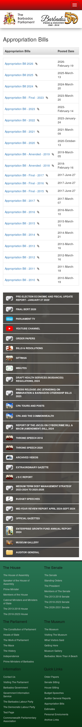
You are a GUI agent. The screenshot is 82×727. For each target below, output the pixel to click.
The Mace (8, 645)
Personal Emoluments (56, 714)
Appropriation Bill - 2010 (20, 280)
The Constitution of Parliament (19, 629)
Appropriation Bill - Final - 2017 (24, 175)
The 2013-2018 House (15, 608)
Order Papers (51, 676)
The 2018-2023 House (15, 614)
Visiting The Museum (55, 634)
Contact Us (9, 676)
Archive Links (51, 719)
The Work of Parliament (16, 640)
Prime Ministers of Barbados (18, 661)
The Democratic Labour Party (19, 707)
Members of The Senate (57, 591)
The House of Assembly (16, 575)
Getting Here (51, 645)
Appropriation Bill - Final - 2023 (24, 97)
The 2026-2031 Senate (56, 607)
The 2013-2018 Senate (56, 596)
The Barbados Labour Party (18, 701)
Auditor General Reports (57, 698)
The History (9, 650)
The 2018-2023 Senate (56, 601)
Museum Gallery (53, 650)
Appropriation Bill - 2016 (20, 212)
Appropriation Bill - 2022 (20, 120)
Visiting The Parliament (15, 682)
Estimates (49, 709)
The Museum (51, 629)
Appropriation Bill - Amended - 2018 (27, 165)
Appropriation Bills (54, 703)
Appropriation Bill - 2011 (20, 268)
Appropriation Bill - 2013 (20, 246)
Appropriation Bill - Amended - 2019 (27, 154)
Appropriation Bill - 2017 (20, 201)
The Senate (50, 575)
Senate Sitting (52, 682)
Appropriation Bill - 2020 (20, 143)
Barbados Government (15, 687)
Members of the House (15, 594)
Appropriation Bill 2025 (19, 75)
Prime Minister (11, 589)
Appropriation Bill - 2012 (20, 257)
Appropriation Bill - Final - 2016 (24, 183)
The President (52, 585)
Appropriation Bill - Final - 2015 (24, 191)
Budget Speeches (54, 692)
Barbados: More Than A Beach (61, 656)
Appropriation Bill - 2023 (20, 109)
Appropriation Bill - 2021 (20, 131)
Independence (11, 656)
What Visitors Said (54, 640)
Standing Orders (53, 580)
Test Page (8, 712)
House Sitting (51, 687)
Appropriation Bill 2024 (19, 86)
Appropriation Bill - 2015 (20, 223)
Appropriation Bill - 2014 (20, 235)
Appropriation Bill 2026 (19, 64)
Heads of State (11, 634)
